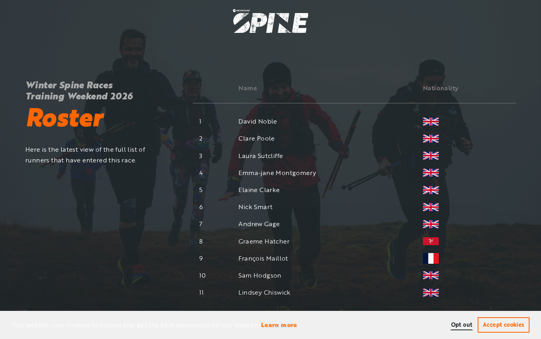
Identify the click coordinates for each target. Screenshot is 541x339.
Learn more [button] (279, 324)
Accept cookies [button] (503, 324)
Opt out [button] (461, 324)
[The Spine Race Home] (271, 20)
